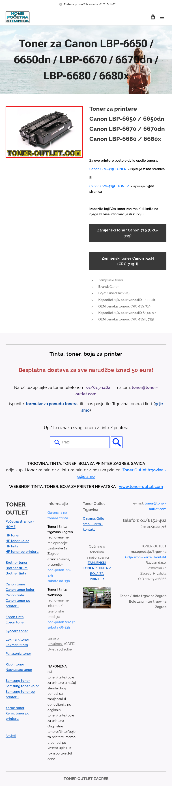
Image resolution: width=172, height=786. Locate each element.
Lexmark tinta (17, 645)
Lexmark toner (17, 640)
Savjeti (11, 736)
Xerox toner (15, 708)
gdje (159, 403)
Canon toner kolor (20, 590)
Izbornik (161, 17)
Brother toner (17, 563)
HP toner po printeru (22, 552)
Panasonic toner (18, 654)
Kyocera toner (17, 631)
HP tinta (12, 546)
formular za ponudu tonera (51, 403)
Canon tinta (15, 595)
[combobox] (80, 442)
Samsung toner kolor (22, 686)
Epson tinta (15, 617)
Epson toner (15, 622)
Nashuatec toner (19, 670)
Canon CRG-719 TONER (107, 169)
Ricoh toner (15, 664)
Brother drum (17, 568)
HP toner (13, 535)
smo (85, 410)
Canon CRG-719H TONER (109, 186)
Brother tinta (16, 573)
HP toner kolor (17, 541)
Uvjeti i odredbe (59, 649)
